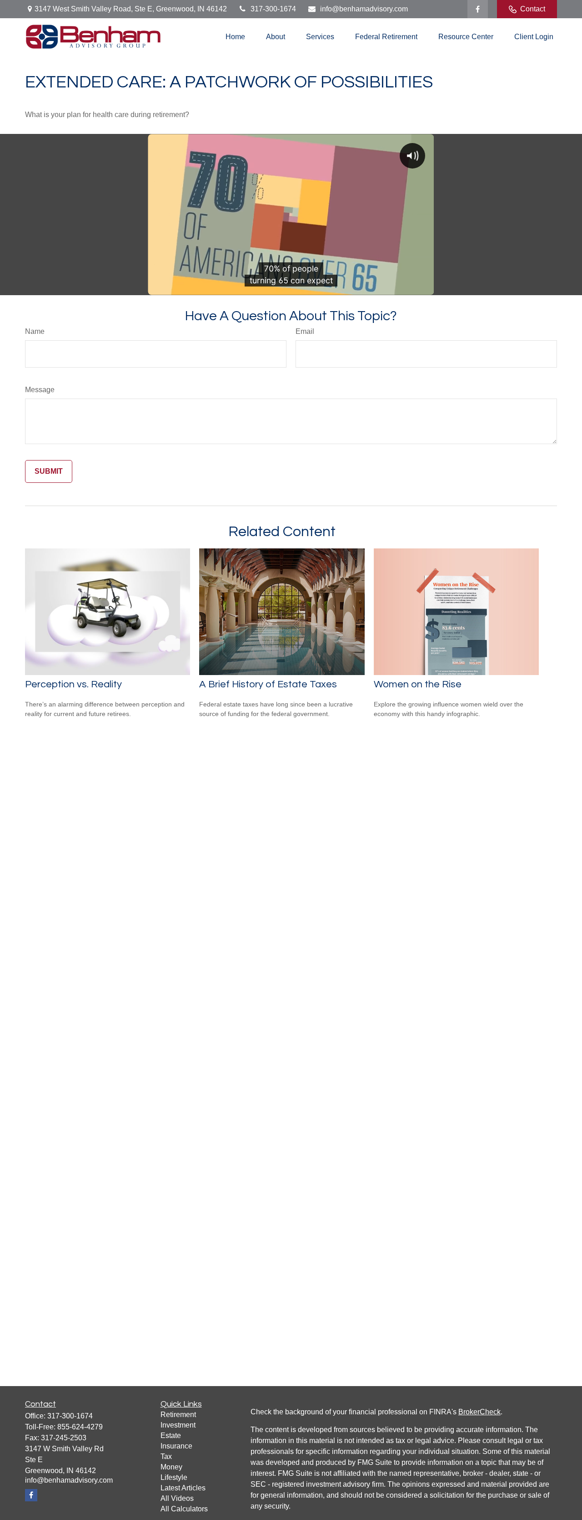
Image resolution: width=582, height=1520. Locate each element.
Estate (171, 1435)
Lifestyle (174, 1477)
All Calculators (184, 1509)
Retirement (178, 1414)
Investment (178, 1425)
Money (171, 1467)
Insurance (176, 1446)
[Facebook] (477, 9)
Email (305, 331)
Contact (532, 9)
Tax (166, 1456)
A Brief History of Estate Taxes (268, 684)
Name (35, 331)
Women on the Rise (418, 684)
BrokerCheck (479, 1412)
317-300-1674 (273, 9)
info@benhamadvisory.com (364, 9)
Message (40, 390)
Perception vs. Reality (73, 684)
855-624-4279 (80, 1427)
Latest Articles (183, 1488)
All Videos (177, 1498)
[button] (235, 37)
